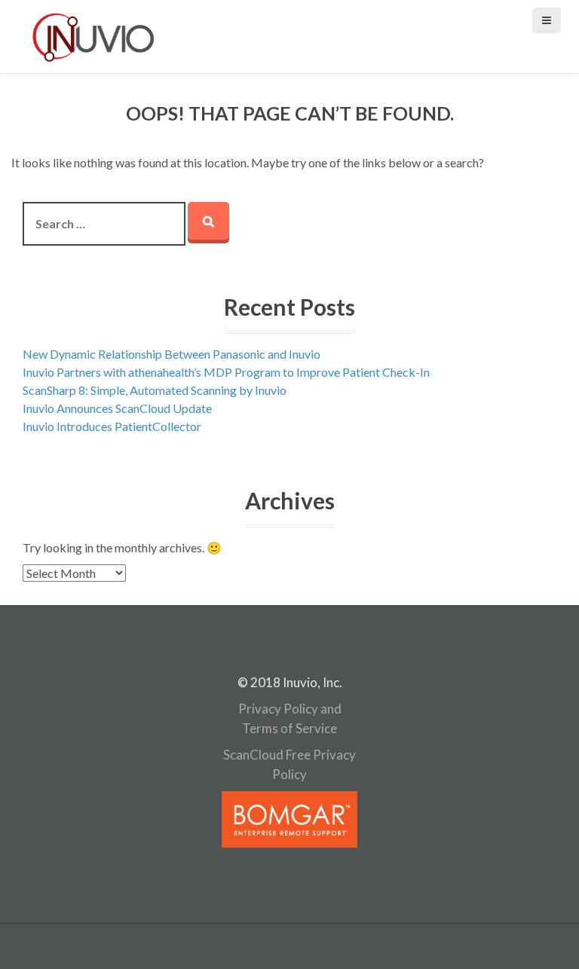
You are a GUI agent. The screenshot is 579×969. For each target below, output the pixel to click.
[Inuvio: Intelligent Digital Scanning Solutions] (93, 35)
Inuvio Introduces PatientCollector (112, 426)
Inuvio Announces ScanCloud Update (117, 408)
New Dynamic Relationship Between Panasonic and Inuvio (171, 354)
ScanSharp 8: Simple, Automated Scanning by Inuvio (154, 390)
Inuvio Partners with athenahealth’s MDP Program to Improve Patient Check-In (226, 372)
